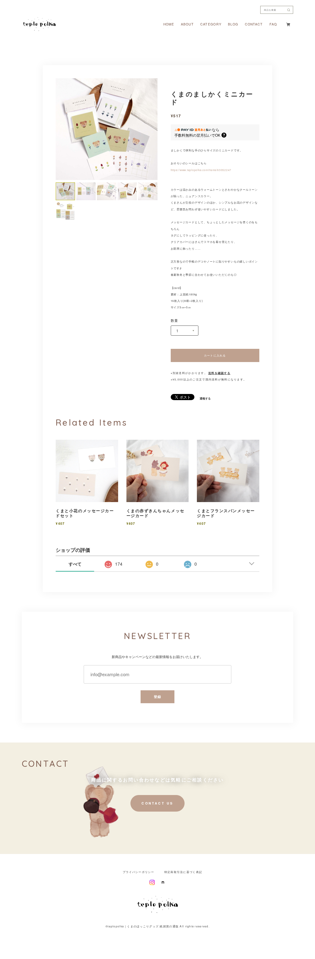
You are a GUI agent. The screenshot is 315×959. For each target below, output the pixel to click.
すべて (75, 564)
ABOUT (187, 24)
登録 (157, 696)
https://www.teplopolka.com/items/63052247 (201, 170)
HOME (168, 24)
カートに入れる (215, 355)
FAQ (273, 24)
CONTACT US (157, 803)
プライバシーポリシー (138, 872)
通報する (205, 398)
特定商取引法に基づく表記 (183, 872)
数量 (174, 320)
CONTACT (254, 24)
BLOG (233, 24)
